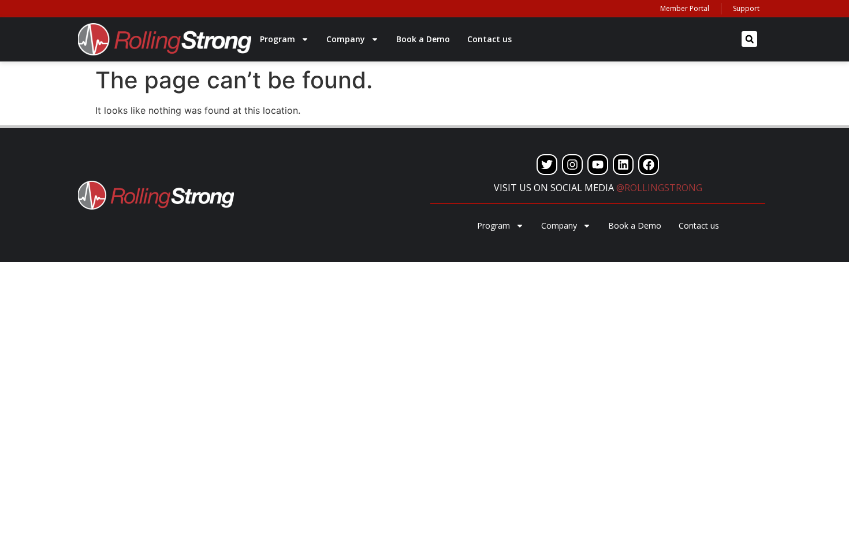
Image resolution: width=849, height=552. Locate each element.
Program (277, 38)
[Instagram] (572, 164)
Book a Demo (423, 38)
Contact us (489, 38)
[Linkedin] (623, 164)
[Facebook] (648, 164)
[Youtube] (597, 164)
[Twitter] (547, 164)
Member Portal (684, 8)
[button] (749, 39)
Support (746, 8)
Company (345, 38)
